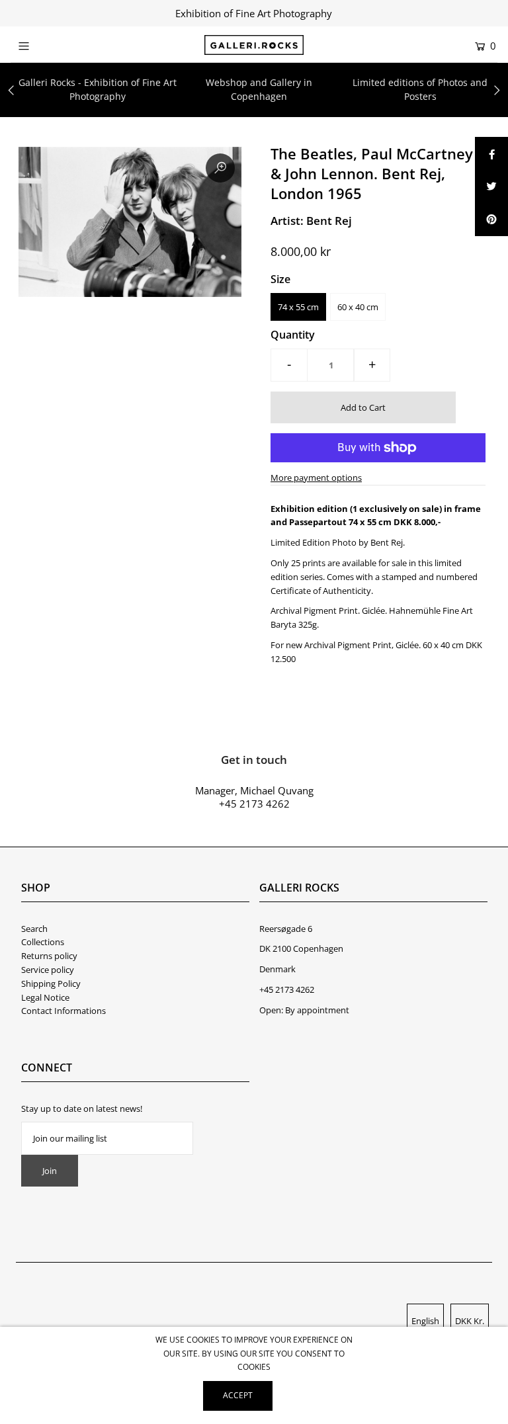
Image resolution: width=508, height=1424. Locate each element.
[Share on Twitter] (491, 186)
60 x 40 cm (357, 307)
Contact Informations (63, 1011)
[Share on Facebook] (491, 153)
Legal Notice (45, 997)
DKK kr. (469, 1321)
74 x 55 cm (298, 307)
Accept (238, 1395)
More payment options (316, 477)
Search (34, 929)
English (425, 1321)
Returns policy (49, 956)
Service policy (47, 970)
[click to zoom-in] (220, 168)
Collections (42, 942)
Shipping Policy (51, 983)
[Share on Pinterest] (491, 219)
